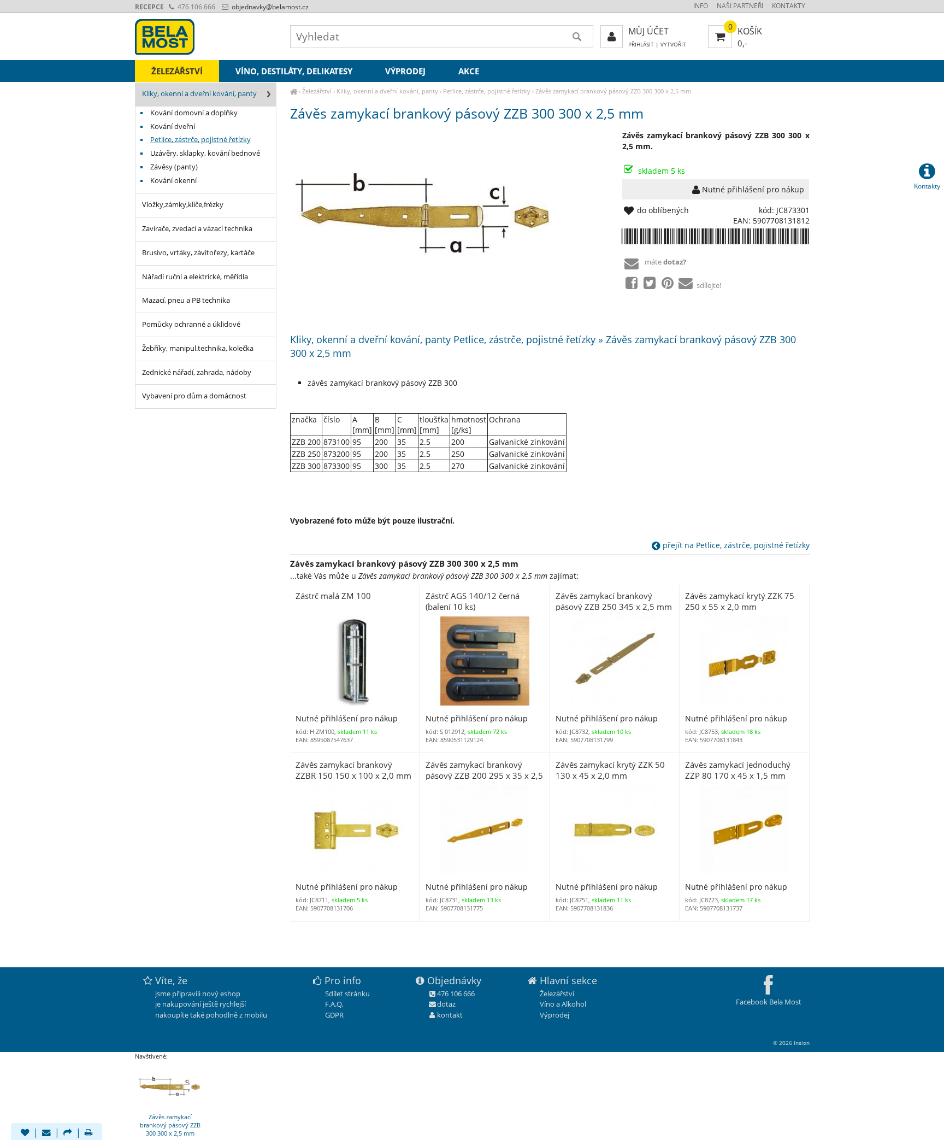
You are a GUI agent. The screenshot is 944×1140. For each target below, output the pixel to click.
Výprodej (405, 71)
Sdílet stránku (347, 993)
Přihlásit (641, 44)
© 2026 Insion (791, 1043)
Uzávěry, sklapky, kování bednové (205, 153)
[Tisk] (88, 1133)
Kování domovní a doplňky (194, 112)
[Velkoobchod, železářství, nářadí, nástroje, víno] (293, 91)
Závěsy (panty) (174, 167)
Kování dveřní (172, 126)
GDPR (334, 1015)
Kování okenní (173, 180)
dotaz (446, 1004)
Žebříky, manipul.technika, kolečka (197, 348)
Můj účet (648, 31)
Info (700, 5)
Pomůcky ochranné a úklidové (191, 324)
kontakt (450, 1015)
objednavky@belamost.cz (269, 6)
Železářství (317, 91)
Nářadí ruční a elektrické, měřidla (195, 276)
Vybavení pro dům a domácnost (194, 396)
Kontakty (788, 5)
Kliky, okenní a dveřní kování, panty (387, 91)
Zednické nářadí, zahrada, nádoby (196, 372)
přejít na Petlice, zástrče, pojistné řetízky (735, 545)
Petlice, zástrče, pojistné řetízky (486, 91)
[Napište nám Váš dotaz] (46, 1133)
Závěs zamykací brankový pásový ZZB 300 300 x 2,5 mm (613, 91)
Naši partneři (740, 5)
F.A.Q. (334, 1004)
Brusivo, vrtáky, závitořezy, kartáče (198, 252)
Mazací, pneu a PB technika (186, 300)
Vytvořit (673, 44)
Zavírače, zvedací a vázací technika (197, 228)
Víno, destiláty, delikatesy (293, 71)
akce (468, 71)
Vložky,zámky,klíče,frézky (182, 204)
